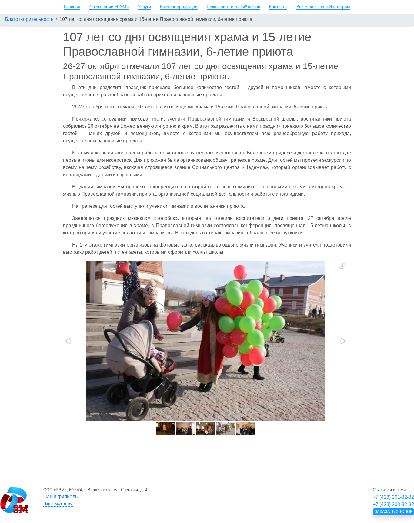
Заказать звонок (393, 511)
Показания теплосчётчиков (233, 6)
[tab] (167, 496)
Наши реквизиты (58, 504)
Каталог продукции (179, 6)
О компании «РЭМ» (109, 6)
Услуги (144, 6)
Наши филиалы (61, 496)
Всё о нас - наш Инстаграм (323, 6)
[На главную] (14, 500)
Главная (72, 6)
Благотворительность (29, 19)
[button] (342, 266)
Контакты (278, 6)
